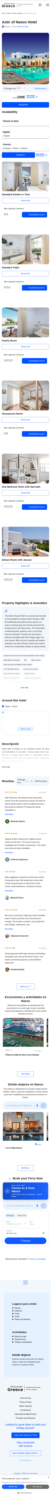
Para (31, 1221)
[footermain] (25, 1282)
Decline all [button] (37, 1487)
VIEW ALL (24, 987)
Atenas (18, 1308)
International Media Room (25, 1414)
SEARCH (20, 155)
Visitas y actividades (23, 1342)
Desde (8, 1221)
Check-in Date (11, 121)
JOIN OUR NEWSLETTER (25, 1435)
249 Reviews (40, 89)
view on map (22, 27)
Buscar (27, 1240)
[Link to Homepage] (8, 5)
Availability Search (36, 215)
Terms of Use (25, 1398)
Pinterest (32, 1466)
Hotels (9, 13)
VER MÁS (25, 1074)
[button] (25, 1492)
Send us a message (37, 1259)
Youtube (28, 1466)
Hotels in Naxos (17, 13)
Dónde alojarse (21, 1354)
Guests (7, 144)
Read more (43, 1482)
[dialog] (25, 1486)
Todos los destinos (22, 1319)
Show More (9, 814)
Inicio (3, 13)
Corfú (17, 1316)
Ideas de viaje (20, 1336)
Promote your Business (25, 1418)
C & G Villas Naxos (13, 1148)
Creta (17, 1314)
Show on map (25, 729)
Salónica (18, 1311)
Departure (9, 1230)
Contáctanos (25, 1410)
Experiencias (20, 1339)
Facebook (15, 1466)
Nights (6, 132)
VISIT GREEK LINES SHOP (24, 1453)
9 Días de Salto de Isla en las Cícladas (22, 1055)
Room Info (25, 201)
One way (10, 1215)
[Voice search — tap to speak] (37, 1105)
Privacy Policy (26, 1402)
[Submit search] (43, 1105)
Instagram (19, 1466)
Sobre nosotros (25, 1406)
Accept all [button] (13, 1487)
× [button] (48, 1477)
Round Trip (22, 1215)
